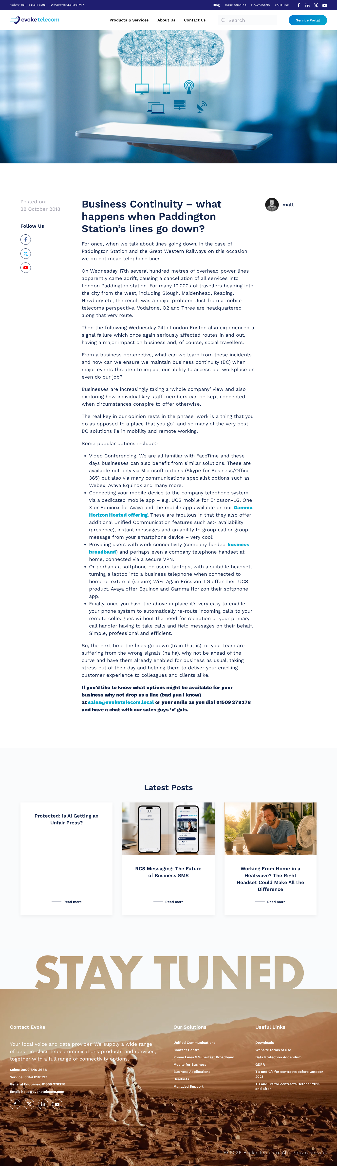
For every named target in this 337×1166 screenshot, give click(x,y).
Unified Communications (194, 1042)
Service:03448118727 (67, 5)
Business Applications (191, 1072)
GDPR (260, 1064)
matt (288, 205)
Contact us (195, 20)
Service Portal (308, 20)
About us (166, 20)
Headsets (181, 1079)
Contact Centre (186, 1050)
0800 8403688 (33, 5)
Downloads (260, 5)
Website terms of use (273, 1050)
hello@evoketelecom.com (37, 1092)
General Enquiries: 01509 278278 (37, 1084)
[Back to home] (35, 20)
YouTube (282, 5)
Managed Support (188, 1086)
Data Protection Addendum (278, 1057)
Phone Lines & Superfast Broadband (203, 1057)
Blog (216, 5)
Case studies (235, 5)
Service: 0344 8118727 (28, 1077)
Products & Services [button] (129, 20)
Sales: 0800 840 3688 (28, 1070)
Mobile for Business (189, 1064)
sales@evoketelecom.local (121, 702)
